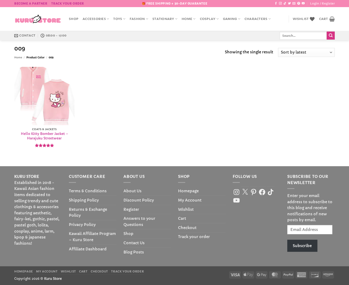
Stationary (163, 19)
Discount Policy (138, 200)
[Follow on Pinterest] (298, 3)
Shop (73, 19)
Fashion (137, 19)
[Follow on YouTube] (303, 3)
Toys (117, 19)
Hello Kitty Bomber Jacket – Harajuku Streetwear (44, 136)
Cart (182, 218)
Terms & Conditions (88, 190)
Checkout (187, 227)
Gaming (230, 19)
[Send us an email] (293, 3)
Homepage (188, 190)
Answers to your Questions (139, 221)
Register (131, 209)
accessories (94, 19)
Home (187, 19)
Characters (256, 19)
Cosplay (208, 19)
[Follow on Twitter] (289, 3)
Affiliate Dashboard (88, 249)
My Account (190, 200)
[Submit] (331, 36)
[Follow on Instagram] (280, 3)
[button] (322, 3)
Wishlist (186, 209)
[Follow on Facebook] (275, 3)
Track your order (67, 3)
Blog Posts (133, 252)
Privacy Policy (82, 224)
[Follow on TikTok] (284, 3)
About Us (132, 190)
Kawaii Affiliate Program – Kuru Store (92, 236)
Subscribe (302, 245)
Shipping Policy (84, 200)
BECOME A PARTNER (30, 3)
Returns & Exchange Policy (88, 212)
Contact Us (134, 242)
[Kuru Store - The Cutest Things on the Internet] (38, 19)
